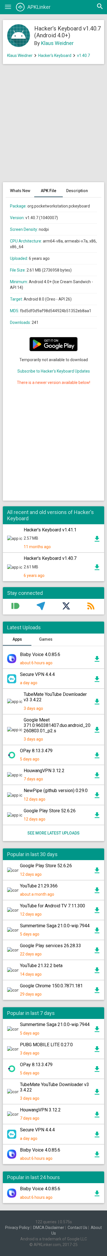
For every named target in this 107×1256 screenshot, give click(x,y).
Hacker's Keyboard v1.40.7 (50, 558)
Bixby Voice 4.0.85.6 (40, 654)
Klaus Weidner (57, 43)
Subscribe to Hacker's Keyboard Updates (53, 371)
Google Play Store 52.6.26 (50, 810)
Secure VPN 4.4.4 (37, 674)
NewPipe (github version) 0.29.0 (56, 790)
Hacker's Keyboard (54, 55)
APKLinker (39, 7)
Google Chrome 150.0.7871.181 (51, 985)
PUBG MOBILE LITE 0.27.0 (46, 1044)
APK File (48, 190)
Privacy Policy (17, 1227)
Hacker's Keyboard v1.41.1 (50, 530)
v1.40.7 (83, 55)
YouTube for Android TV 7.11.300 (52, 905)
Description (77, 190)
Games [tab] (46, 639)
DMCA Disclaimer (48, 1227)
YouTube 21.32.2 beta (41, 965)
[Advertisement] (53, 126)
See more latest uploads (53, 833)
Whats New (20, 190)
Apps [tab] (17, 639)
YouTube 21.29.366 (39, 886)
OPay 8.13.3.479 (36, 750)
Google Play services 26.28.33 (50, 945)
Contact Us (77, 1227)
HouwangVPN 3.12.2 (44, 770)
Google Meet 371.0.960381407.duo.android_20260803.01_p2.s (57, 725)
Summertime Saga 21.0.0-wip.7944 (55, 925)
